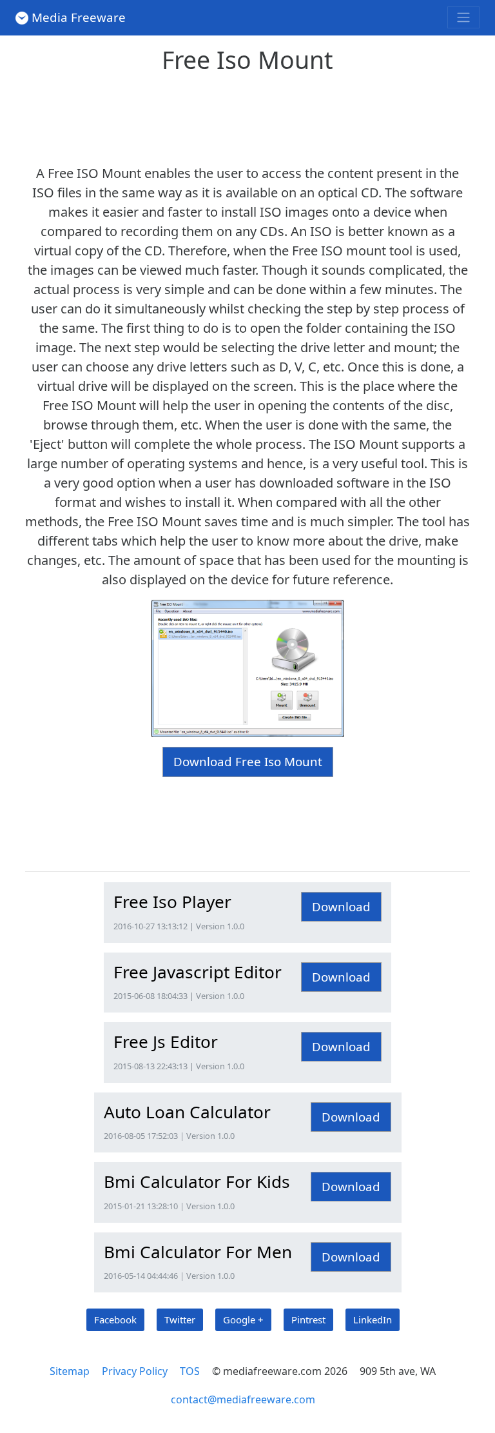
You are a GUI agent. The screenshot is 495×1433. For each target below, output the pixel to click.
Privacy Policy (135, 1371)
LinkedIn (372, 1319)
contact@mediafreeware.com (243, 1399)
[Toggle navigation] (463, 17)
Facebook (115, 1319)
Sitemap (70, 1371)
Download (341, 906)
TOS (190, 1371)
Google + (243, 1319)
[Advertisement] (259, 115)
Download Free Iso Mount (247, 761)
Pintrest (308, 1319)
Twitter (179, 1319)
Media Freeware (79, 17)
